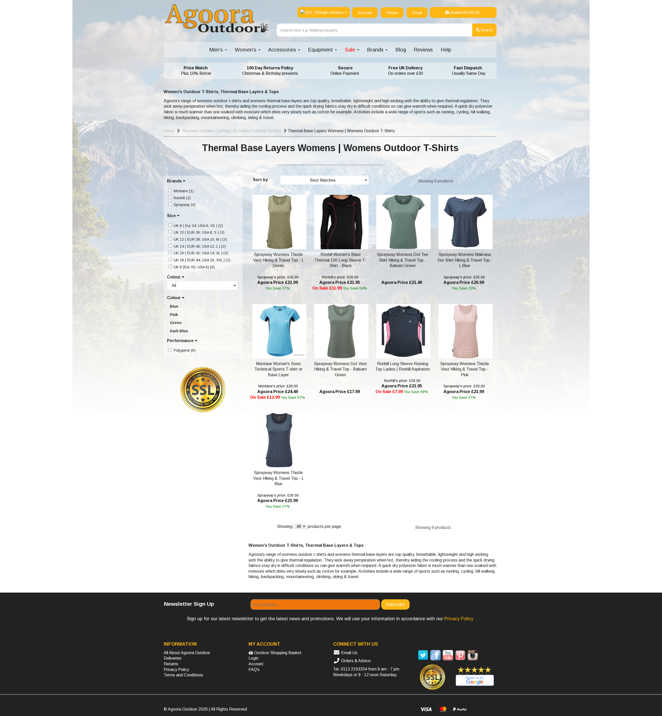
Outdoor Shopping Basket (277, 653)
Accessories (283, 50)
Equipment (321, 50)
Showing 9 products (436, 181)
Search (486, 30)
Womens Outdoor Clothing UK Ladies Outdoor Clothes (231, 131)
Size (172, 215)
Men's (216, 50)
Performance (181, 340)
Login (253, 658)
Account (256, 664)
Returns (171, 664)
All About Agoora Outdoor (187, 653)
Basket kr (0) (464, 12)
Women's (246, 50)
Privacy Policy (176, 669)
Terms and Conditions (183, 675)
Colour (174, 277)
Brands (376, 50)
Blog (400, 50)
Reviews (423, 50)
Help (446, 50)
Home (169, 131)
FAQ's (254, 669)
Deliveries (173, 658)
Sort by (260, 180)
